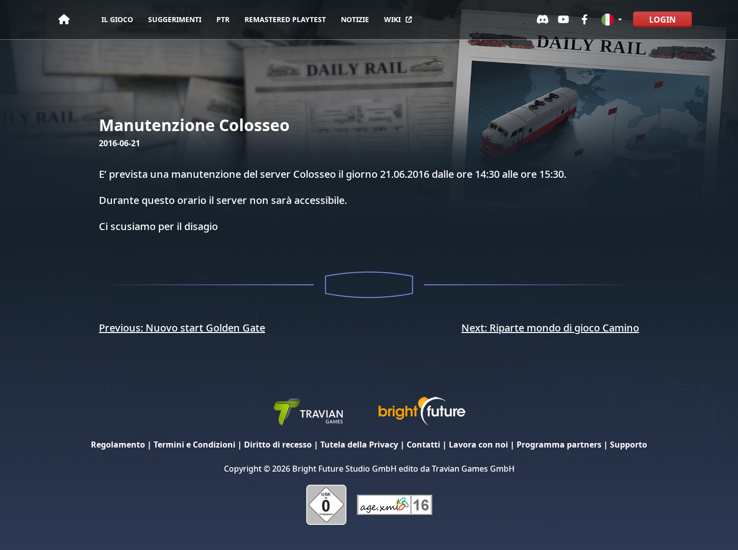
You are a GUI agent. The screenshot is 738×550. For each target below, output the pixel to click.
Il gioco (117, 19)
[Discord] (543, 20)
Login (662, 19)
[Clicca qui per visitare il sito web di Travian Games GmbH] (308, 410)
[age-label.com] (394, 504)
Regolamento (118, 444)
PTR (222, 19)
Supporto (628, 444)
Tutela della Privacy (359, 444)
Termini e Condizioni (194, 444)
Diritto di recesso (278, 444)
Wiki (392, 19)
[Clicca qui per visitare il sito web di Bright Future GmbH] (422, 410)
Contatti (423, 444)
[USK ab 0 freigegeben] (326, 504)
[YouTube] (564, 20)
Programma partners (559, 444)
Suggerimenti (174, 19)
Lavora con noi (478, 444)
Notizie (355, 19)
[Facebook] (585, 20)
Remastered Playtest (285, 19)
